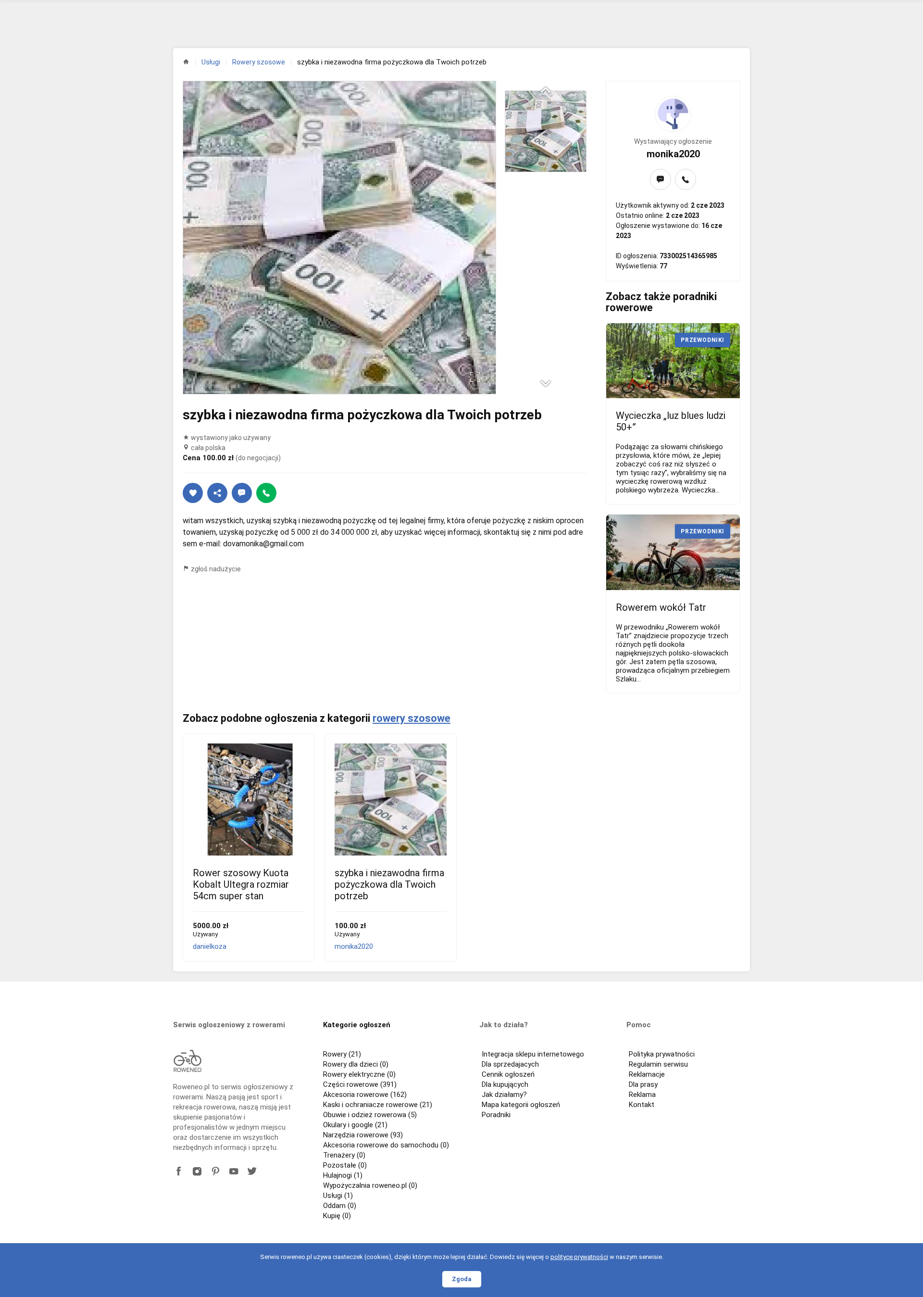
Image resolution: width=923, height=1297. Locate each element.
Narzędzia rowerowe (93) (363, 1135)
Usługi (210, 62)
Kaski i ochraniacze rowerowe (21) (377, 1104)
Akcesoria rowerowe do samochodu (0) (386, 1145)
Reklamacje (647, 1074)
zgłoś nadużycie (215, 569)
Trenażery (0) (344, 1155)
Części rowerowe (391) (360, 1084)
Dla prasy (643, 1084)
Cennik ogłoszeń (508, 1074)
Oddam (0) (339, 1205)
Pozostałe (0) (345, 1165)
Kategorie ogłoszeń (356, 1024)
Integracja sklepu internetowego (533, 1054)
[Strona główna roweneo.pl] (186, 61)
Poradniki (496, 1114)
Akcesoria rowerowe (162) (365, 1094)
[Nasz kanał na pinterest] (215, 1171)
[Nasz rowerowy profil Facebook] (179, 1171)
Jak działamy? (504, 1094)
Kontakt (641, 1104)
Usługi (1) (338, 1195)
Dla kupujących (505, 1084)
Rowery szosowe (258, 62)
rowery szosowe (411, 718)
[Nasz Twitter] (252, 1171)
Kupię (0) (337, 1215)
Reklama (642, 1094)
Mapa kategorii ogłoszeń (521, 1104)
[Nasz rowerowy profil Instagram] (197, 1171)
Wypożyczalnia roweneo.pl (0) (370, 1185)
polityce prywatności (579, 1256)
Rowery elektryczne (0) (359, 1074)
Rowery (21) (342, 1054)
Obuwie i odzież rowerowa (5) (370, 1114)
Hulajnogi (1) (342, 1175)
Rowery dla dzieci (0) (355, 1064)
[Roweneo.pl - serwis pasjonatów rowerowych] (187, 1060)
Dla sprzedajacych (510, 1064)
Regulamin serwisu (658, 1064)
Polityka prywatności (662, 1054)
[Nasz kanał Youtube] (233, 1171)
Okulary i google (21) (355, 1125)
